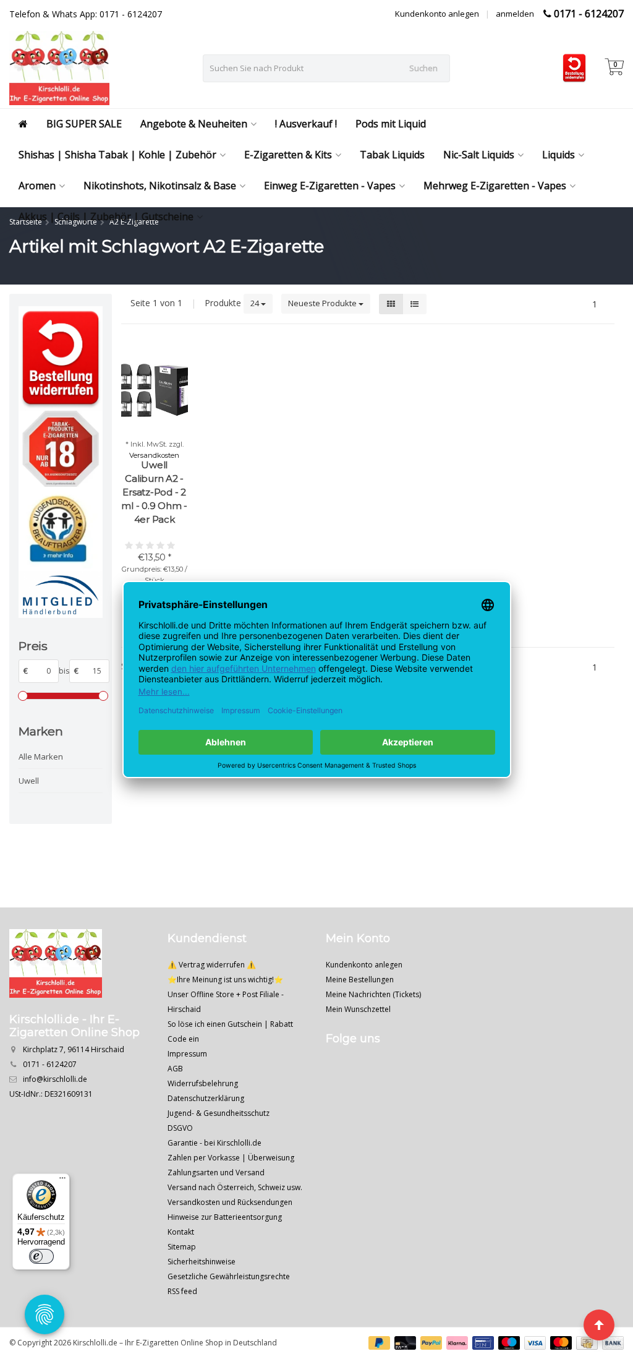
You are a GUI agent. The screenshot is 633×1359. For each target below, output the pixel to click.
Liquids (558, 154)
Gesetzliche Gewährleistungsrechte (229, 1276)
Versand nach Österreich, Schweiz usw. (235, 1187)
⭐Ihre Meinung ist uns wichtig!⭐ (225, 979)
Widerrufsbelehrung (203, 1083)
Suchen (423, 68)
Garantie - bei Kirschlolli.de (214, 1143)
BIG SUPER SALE (84, 124)
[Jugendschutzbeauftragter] (61, 529)
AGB (175, 1068)
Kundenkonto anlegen (437, 13)
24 (255, 303)
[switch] (41, 1256)
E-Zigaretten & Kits (288, 154)
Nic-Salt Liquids (478, 154)
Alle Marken (41, 756)
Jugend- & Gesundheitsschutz (219, 1113)
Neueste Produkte (323, 303)
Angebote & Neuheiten (193, 124)
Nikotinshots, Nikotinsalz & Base (159, 185)
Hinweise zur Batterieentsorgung (225, 1217)
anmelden (515, 13)
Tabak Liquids (392, 154)
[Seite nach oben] (599, 1325)
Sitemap (182, 1246)
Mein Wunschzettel (358, 1009)
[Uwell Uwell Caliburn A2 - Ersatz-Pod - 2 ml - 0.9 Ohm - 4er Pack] (154, 390)
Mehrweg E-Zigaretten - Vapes (494, 185)
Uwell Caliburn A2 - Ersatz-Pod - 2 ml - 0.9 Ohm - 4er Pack (154, 492)
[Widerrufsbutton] (61, 358)
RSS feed (182, 1291)
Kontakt (181, 1232)
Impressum (187, 1053)
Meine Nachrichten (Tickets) (373, 994)
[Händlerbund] (61, 594)
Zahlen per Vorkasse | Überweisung (231, 1157)
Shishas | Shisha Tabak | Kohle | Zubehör (117, 154)
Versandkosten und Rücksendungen (230, 1202)
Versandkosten (154, 455)
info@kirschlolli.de (55, 1079)
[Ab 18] (61, 448)
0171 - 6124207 (589, 13)
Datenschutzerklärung (206, 1098)
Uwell (29, 780)
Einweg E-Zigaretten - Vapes (330, 185)
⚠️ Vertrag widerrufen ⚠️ (212, 964)
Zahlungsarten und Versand (216, 1172)
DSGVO (180, 1128)
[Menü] (62, 1180)
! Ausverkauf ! (306, 124)
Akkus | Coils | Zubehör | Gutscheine (106, 216)
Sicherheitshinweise (202, 1261)
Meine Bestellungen (360, 979)
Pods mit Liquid (390, 124)
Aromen (37, 185)
